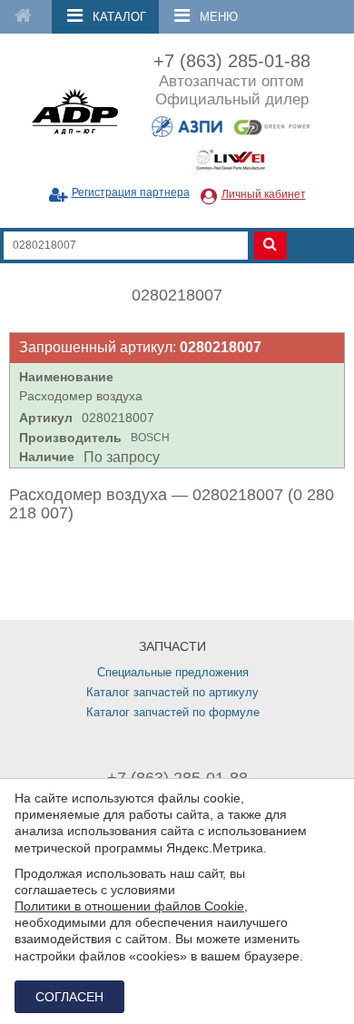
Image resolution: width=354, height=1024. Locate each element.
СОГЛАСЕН (69, 997)
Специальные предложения (173, 672)
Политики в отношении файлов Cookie (129, 906)
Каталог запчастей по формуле (173, 712)
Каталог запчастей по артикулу (172, 692)
